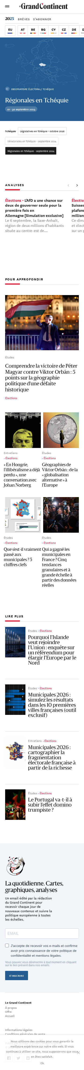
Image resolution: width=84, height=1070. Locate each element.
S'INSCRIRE (16, 975)
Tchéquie (10, 131)
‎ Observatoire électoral (25, 89)
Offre (8, 1011)
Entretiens (11, 452)
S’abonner (42, 19)
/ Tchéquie (47, 89)
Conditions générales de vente (25, 1033)
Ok (42, 1062)
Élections (11, 397)
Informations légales (18, 1029)
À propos (11, 1007)
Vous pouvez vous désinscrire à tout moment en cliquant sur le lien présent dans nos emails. (40, 964)
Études (9, 357)
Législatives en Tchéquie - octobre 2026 (42, 131)
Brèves (24, 19)
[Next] (77, 185)
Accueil (10, 1015)
